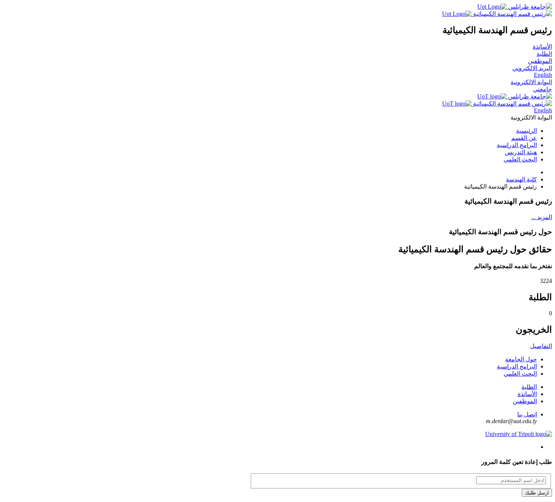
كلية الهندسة (521, 179)
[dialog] (277, 478)
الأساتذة (542, 46)
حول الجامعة (521, 359)
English (543, 75)
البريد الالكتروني (532, 68)
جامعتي (542, 89)
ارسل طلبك (537, 493)
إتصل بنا (527, 414)
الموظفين (540, 61)
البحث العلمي (520, 159)
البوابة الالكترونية (531, 82)
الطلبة (544, 54)
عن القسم (524, 138)
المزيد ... (541, 217)
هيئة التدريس (521, 152)
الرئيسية (526, 130)
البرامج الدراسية (517, 145)
